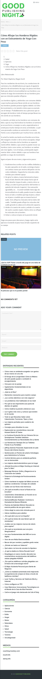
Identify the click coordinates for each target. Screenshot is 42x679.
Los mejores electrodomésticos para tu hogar (21, 463)
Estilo (7, 614)
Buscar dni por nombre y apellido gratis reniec (22, 542)
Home (2, 22)
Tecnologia (9, 632)
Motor (7, 620)
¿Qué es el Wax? (11, 392)
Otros (7, 22)
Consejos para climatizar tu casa (16, 427)
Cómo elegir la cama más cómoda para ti (20, 510)
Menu (37, 2)
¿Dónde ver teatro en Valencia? (16, 545)
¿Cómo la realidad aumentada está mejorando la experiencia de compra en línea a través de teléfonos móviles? (22, 574)
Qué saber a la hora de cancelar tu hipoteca (21, 548)
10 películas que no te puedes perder (14, 291)
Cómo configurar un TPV (13, 584)
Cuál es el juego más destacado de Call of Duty (22, 592)
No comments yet (9, 299)
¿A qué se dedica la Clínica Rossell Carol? (20, 551)
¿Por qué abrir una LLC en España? (17, 516)
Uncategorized (10, 638)
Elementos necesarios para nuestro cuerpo (20, 395)
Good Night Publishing (23, 674)
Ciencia (7, 609)
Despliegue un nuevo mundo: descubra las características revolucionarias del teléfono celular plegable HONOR (20, 556)
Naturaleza (9, 623)
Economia (8, 611)
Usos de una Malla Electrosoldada (17, 539)
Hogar (7, 617)
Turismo (8, 635)
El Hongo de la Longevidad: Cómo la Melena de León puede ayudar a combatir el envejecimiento (21, 379)
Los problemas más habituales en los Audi (20, 401)
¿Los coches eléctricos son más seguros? (19, 398)
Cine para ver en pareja (13, 384)
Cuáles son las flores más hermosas (18, 487)
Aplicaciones (9, 606)
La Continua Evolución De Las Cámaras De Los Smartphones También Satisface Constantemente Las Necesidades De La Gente (22, 437)
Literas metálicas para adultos (16, 513)
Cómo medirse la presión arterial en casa (20, 409)
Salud (7, 629)
